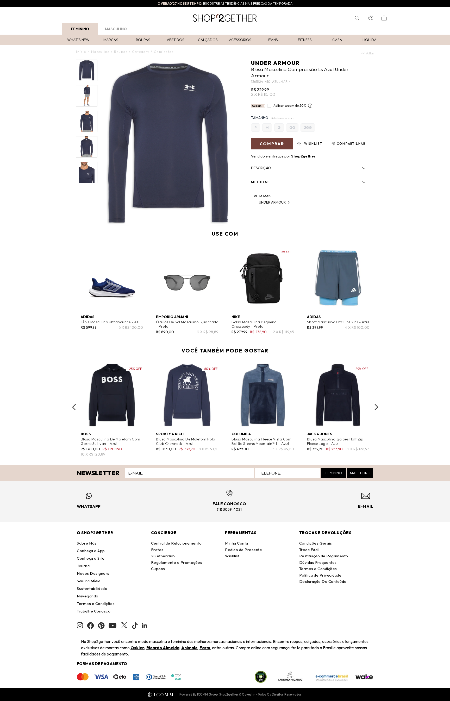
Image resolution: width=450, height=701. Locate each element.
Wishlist (232, 555)
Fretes (157, 549)
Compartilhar (351, 144)
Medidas (260, 182)
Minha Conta (236, 543)
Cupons (158, 568)
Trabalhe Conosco (93, 611)
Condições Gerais (315, 543)
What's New (78, 39)
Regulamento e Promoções (176, 562)
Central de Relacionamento (176, 543)
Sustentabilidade (92, 588)
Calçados (208, 39)
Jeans (272, 39)
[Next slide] (376, 407)
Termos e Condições (96, 603)
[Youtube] (112, 625)
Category (140, 52)
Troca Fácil (309, 549)
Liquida (369, 39)
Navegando (87, 595)
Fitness (305, 39)
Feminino (80, 29)
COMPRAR (272, 143)
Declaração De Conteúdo (323, 581)
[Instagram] (80, 625)
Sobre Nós (87, 543)
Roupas (143, 39)
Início (81, 52)
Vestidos (175, 39)
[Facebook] (90, 625)
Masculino (116, 29)
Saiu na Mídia (89, 580)
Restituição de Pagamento (323, 555)
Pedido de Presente (243, 549)
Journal (84, 565)
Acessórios (240, 39)
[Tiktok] (135, 625)
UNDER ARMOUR (275, 63)
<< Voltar (367, 53)
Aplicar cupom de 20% (289, 106)
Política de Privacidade (320, 575)
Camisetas (164, 52)
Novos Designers (93, 573)
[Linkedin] (144, 625)
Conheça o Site (90, 558)
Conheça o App (91, 550)
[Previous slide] (74, 407)
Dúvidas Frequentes (318, 562)
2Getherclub (163, 555)
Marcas (110, 39)
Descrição (261, 168)
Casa (337, 39)
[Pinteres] (101, 625)
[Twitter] (124, 625)
